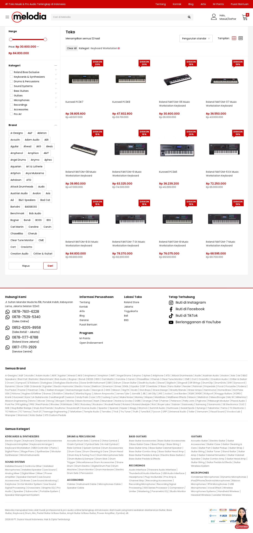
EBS (27, 386)
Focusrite (231, 386)
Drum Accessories (112, 447)
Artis (203, 4)
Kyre (27, 397)
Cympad (21, 382)
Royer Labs (164, 404)
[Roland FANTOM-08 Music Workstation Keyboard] (84, 149)
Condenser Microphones (205, 477)
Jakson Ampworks (103, 393)
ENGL (126, 386)
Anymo (137, 375)
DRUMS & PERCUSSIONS (81, 436)
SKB (7, 408)
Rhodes (55, 404)
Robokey (86, 404)
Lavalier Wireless (222, 495)
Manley (139, 397)
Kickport (208, 393)
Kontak (177, 4)
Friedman (33, 390)
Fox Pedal (10, 390)
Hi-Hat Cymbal (109, 444)
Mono (32, 400)
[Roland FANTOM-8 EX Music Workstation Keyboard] (84, 218)
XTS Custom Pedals (55, 415)
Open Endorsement (91, 343)
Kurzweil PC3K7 (74, 102)
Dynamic (10, 386)
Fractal (21, 390)
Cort (194, 379)
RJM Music (67, 404)
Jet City (152, 393)
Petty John (188, 400)
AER (54, 375)
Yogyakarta (131, 311)
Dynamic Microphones (233, 477)
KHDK (199, 393)
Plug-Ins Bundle (153, 477)
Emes (118, 386)
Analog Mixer (12, 473)
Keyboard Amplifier (17, 444)
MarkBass (160, 397)
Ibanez (47, 393)
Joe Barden (180, 393)
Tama (224, 408)
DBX (109, 382)
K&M (191, 393)
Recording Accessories (159, 480)
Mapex (149, 397)
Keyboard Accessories (49, 440)
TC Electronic (237, 408)
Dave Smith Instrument (92, 382)
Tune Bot (145, 411)
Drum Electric (82, 466)
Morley (70, 400)
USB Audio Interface (173, 473)
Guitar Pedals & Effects (219, 462)
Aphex (146, 375)
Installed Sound (13, 466)
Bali (126, 315)
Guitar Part (204, 447)
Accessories (21, 109)
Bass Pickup (158, 444)
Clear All (72, 48)
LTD (99, 397)
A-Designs (11, 375)
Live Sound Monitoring (45, 480)
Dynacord (239, 382)
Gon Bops (145, 390)
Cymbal (95, 440)
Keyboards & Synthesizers (29, 77)
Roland (126, 404)
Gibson (116, 390)
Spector (103, 408)
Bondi (82, 379)
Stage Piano (28, 451)
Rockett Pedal (112, 404)
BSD (126, 320)
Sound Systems (23, 86)
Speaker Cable (75, 487)
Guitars (18, 95)
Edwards (36, 386)
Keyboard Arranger (41, 444)
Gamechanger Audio (78, 390)
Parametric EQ (160, 491)
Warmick (23, 415)
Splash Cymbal (91, 447)
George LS (97, 390)
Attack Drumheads (182, 375)
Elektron (96, 386)
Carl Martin (108, 379)
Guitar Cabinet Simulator (212, 455)
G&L (42, 390)
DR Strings (195, 382)
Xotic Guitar (36, 415)
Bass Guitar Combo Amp (143, 451)
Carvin (131, 379)
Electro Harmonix (63, 386)
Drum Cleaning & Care (95, 451)
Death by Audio (147, 382)
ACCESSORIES (75, 480)
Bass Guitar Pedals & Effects (144, 458)
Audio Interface (137, 469)
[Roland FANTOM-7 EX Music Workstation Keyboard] (131, 218)
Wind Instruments (29, 455)
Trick (115, 411)
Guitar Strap (236, 447)
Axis (233, 375)
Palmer (165, 400)
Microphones (21, 100)
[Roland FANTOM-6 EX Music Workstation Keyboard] (224, 149)
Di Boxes (25, 480)
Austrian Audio (211, 375)
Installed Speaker (32, 469)
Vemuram (202, 411)
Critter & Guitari (238, 379)
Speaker (18, 491)
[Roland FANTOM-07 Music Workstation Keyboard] (224, 79)
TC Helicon (11, 411)
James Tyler (123, 393)
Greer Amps (195, 390)
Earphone (10, 484)
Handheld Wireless (228, 491)
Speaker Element (26, 477)
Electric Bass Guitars (172, 455)
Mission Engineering (16, 400)
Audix (198, 375)
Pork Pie (9, 404)
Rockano (98, 404)
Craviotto (204, 379)
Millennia (241, 397)
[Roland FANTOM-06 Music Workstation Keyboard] (177, 79)
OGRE (138, 400)
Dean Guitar (130, 382)
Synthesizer (43, 451)
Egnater (47, 386)
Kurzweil (18, 397)
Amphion (103, 375)
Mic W (230, 397)
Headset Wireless (201, 495)
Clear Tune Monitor (172, 379)
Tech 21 (37, 411)
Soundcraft (73, 408)
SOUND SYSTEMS (15, 462)
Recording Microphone (142, 484)
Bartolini (33, 379)
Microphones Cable (110, 484)
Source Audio (89, 408)
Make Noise (126, 397)
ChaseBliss (143, 379)
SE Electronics (230, 404)
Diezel (161, 382)
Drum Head (116, 451)
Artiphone (158, 375)
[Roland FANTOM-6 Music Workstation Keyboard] (131, 149)
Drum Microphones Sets (110, 455)
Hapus (26, 266)
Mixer (40, 473)
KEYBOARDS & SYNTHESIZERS (22, 436)
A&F (21, 375)
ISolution (58, 393)
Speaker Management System (22, 495)
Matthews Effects (177, 397)
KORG (237, 393)
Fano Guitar (174, 386)
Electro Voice (82, 386)
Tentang (160, 4)
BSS (98, 379)
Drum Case (74, 451)
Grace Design (160, 390)
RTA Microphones (217, 484)
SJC (242, 404)
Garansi (84, 320)
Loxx (93, 397)
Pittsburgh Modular (218, 400)
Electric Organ (13, 440)
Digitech (171, 382)
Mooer (41, 400)
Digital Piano (12, 451)
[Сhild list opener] (56, 71)
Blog (190, 4)
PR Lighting (22, 404)
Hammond (210, 390)
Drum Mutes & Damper (81, 458)
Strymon (143, 408)
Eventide (152, 386)
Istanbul (69, 393)
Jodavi (168, 393)
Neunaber (107, 400)
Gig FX (125, 390)
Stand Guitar (229, 451)
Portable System (49, 491)
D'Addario (33, 382)
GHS (108, 390)
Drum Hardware (105, 469)
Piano (54, 447)
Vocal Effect (214, 487)
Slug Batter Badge (21, 408)
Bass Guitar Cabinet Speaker (166, 447)
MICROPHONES (200, 472)
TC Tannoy (25, 411)
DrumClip (208, 382)
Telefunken (75, 411)
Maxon (192, 397)
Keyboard (28, 440)
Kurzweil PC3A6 (168, 172)
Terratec (106, 411)
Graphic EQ (48, 487)
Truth (135, 411)
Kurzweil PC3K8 (121, 102)
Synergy (201, 408)
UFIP (164, 411)
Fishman (197, 386)
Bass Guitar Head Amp (171, 451)
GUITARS (196, 436)
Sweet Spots (187, 408)
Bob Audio (61, 379)
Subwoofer (31, 491)
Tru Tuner (125, 411)
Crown (10, 382)
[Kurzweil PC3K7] (84, 79)
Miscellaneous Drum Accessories (95, 462)
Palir (156, 400)
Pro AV (18, 114)
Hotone (16, 393)
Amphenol (90, 375)
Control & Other (33, 466)
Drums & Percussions (26, 81)
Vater (191, 411)
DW (230, 382)
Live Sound (50, 469)
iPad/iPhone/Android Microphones (210, 480)
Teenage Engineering (55, 411)
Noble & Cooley (124, 400)
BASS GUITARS (137, 436)
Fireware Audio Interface (162, 469)
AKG (80, 375)
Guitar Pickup (220, 447)
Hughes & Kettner (31, 393)
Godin (134, 390)
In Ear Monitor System (30, 484)
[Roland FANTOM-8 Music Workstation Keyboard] (177, 218)
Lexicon (70, 397)
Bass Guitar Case (140, 444)
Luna (115, 397)
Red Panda (42, 404)
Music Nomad (84, 400)
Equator (135, 386)
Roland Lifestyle (141, 404)
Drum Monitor (86, 469)
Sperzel (114, 408)
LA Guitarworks (40, 397)
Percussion (87, 473)
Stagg (133, 408)
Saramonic (214, 404)
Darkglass (46, 382)
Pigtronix (201, 400)
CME (187, 379)
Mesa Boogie (217, 397)
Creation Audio (219, 379)
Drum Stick (102, 458)
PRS (32, 404)
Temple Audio (91, 411)
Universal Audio (177, 411)
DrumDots (220, 382)
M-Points (218, 4)
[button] (245, 17)
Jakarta (128, 306)
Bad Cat (22, 379)
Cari (50, 266)
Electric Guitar (217, 440)
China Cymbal (109, 440)
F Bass (162, 386)
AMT (112, 375)
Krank (8, 397)
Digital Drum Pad (101, 466)
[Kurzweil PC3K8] (131, 79)
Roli (154, 404)
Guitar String (198, 451)
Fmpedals (209, 386)
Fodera (242, 386)
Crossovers (33, 487)
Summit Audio (157, 408)
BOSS (90, 379)
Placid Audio (238, 400)
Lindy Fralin (82, 397)
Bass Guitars (21, 91)
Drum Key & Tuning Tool (81, 455)
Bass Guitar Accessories (142, 440)
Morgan (60, 400)
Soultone (60, 408)
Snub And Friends (43, 408)
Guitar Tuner (213, 451)
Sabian (176, 404)
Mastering (144, 491)
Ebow (20, 386)
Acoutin (29, 375)
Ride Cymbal (74, 447)
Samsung (201, 404)
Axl (238, 375)
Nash (96, 400)
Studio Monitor (178, 491)
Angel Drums (124, 375)
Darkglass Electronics (66, 382)
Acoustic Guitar (199, 440)
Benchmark (46, 379)
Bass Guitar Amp (138, 447)
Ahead (72, 375)
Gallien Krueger (55, 390)
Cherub (155, 379)
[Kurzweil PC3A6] (177, 149)
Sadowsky (188, 404)
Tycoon (156, 411)
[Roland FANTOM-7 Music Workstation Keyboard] (224, 218)
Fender (187, 386)
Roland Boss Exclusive (26, 72)
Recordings (20, 105)
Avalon (225, 375)
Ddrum (117, 382)
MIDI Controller (40, 447)
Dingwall (182, 382)
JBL (144, 393)
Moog (50, 400)
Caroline (120, 379)
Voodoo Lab (233, 411)
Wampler (10, 415)
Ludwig (106, 397)
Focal (221, 386)
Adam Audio (43, 375)
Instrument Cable (87, 484)
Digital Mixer (28, 473)
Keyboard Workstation (17, 447)
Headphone (136, 477)
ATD (168, 375)
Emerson (108, 386)
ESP (143, 386)
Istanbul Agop (83, 393)
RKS (77, 404)
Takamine (213, 408)
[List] (241, 38)
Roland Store (131, 302)
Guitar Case (213, 444)
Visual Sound (217, 411)
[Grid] (234, 38)
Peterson (176, 400)
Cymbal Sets (92, 444)
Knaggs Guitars (223, 393)
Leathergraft (57, 397)
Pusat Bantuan (240, 4)
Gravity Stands (178, 390)
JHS (160, 393)
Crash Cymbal (75, 444)
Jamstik (136, 393)
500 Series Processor (155, 487)
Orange (147, 400)
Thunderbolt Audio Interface (144, 473)
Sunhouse (172, 408)
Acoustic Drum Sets (78, 440)
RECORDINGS (137, 465)
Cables (71, 484)
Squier (124, 408)
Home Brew (224, 390)
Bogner (73, 379)
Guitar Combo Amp (213, 458)
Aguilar (62, 375)
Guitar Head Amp (236, 458)
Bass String (173, 444)
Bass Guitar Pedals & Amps (144, 455)
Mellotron (203, 397)
